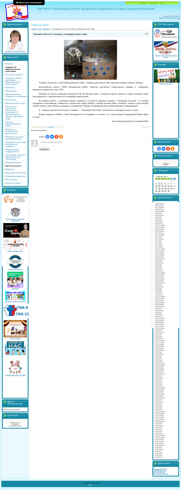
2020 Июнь (158, 314)
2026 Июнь (158, 453)
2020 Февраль (160, 306)
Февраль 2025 (161, 176)
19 (162, 188)
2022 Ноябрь (159, 368)
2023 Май (158, 380)
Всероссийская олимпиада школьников (15, 219)
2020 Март (158, 308)
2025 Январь (159, 419)
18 (159, 188)
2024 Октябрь (159, 413)
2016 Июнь (158, 219)
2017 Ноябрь (159, 253)
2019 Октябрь (159, 298)
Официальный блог (160, 469)
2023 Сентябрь (160, 387)
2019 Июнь (158, 290)
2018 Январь (159, 257)
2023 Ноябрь (159, 391)
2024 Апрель (159, 401)
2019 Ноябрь (159, 300)
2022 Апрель (159, 354)
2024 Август (159, 409)
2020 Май (158, 312)
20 (165, 188)
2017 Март (158, 237)
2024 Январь (159, 395)
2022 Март (158, 352)
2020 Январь (159, 304)
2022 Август (159, 362)
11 (159, 186)
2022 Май (158, 356)
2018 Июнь (158, 266)
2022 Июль (158, 360)
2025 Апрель (159, 425)
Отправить (44, 149)
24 (156, 191)
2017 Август (159, 247)
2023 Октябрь (159, 389)
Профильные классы (15, 269)
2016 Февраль (160, 211)
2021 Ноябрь (159, 344)
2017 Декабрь (159, 255)
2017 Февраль (160, 235)
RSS (178, 18)
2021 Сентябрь (160, 340)
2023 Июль (158, 383)
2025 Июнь (158, 429)
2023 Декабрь (159, 393)
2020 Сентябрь (160, 318)
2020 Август (159, 316)
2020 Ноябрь (159, 322)
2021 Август (159, 338)
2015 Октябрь (159, 203)
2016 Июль (158, 221)
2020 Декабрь (159, 324)
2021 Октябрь (159, 342)
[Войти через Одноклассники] (61, 137)
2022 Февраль (160, 350)
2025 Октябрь (159, 437)
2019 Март (158, 284)
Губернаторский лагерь (15, 251)
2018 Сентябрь (160, 272)
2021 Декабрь (159, 346)
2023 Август (159, 385)
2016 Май (158, 217)
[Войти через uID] (47, 137)
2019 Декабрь (159, 302)
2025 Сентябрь (160, 435)
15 (171, 186)
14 (168, 186)
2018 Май (158, 264)
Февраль (46, 29)
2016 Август (159, 223)
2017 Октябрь (159, 251)
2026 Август (159, 457)
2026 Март (158, 447)
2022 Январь (159, 348)
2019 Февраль (160, 282)
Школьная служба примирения (15, 301)
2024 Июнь (158, 405)
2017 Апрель (159, 239)
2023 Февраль (160, 374)
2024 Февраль (160, 397)
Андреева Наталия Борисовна (15, 51)
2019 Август (159, 294)
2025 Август (159, 433)
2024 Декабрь (159, 417)
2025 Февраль (160, 421)
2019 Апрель (159, 286)
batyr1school (50, 127)
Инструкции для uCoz (161, 474)
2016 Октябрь (159, 227)
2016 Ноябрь (159, 229)
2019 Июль (158, 292)
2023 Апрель (159, 378)
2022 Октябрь (159, 366)
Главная (143, 3)
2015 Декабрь (159, 207)
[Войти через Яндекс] (56, 137)
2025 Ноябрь (159, 439)
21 (168, 188)
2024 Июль (158, 407)
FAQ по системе (159, 472)
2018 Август (159, 270)
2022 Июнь (158, 358)
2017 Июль (158, 245)
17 (156, 188)
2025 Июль (158, 431)
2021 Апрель (159, 332)
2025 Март (158, 423)
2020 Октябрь (159, 320)
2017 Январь (159, 233)
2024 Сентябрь (160, 411)
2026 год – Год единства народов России (166, 56)
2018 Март (158, 261)
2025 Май (158, 427)
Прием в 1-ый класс (166, 83)
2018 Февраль (160, 259)
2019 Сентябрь (160, 296)
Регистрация (153, 3)
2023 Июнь (158, 382)
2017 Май (158, 241)
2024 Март (158, 399)
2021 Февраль (160, 328)
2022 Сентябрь (160, 364)
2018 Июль (158, 268)
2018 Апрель (159, 263)
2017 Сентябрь (160, 249)
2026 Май (158, 451)
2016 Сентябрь (160, 225)
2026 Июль (158, 455)
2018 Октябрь (159, 274)
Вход (162, 3)
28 (168, 191)
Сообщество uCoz (160, 470)
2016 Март (158, 213)
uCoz (90, 485)
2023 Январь (159, 372)
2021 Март (158, 330)
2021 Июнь (158, 336)
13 (165, 186)
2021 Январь (159, 326)
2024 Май (158, 403)
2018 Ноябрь (159, 276)
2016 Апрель (159, 215)
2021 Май (158, 334)
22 (171, 188)
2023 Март (158, 376)
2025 (39, 29)
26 (162, 191)
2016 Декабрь (159, 231)
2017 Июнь (158, 243)
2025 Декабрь (159, 441)
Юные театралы (15, 338)
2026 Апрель (159, 449)
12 (162, 186)
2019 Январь (159, 280)
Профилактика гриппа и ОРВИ (15, 375)
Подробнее (15, 288)
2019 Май (158, 288)
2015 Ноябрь (159, 205)
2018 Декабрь (159, 278)
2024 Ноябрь (159, 415)
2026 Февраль (160, 445)
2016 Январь (159, 209)
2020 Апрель (159, 310)
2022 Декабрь (159, 370)
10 (156, 186)
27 (165, 191)
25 (159, 191)
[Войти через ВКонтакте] (52, 137)
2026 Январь (159, 443)
